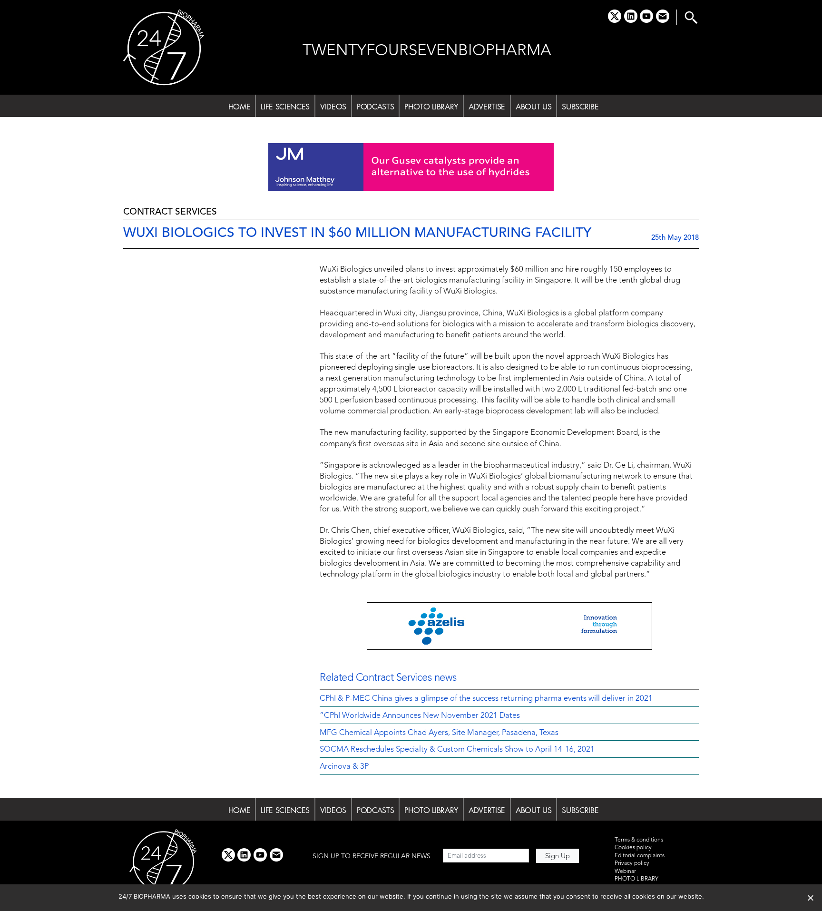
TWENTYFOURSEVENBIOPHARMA (427, 51)
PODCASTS (375, 106)
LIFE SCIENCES (285, 106)
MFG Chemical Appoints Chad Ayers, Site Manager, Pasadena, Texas (439, 733)
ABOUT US (533, 106)
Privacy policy (632, 863)
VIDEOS (333, 106)
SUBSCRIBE (580, 106)
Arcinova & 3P (344, 767)
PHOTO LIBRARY (431, 106)
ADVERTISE (487, 106)
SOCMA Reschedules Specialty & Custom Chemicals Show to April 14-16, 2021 (457, 750)
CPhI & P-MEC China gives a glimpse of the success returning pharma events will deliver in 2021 (486, 699)
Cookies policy (633, 848)
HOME (239, 106)
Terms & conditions (639, 840)
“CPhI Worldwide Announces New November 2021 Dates (420, 716)
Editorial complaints (640, 856)
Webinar (625, 871)
